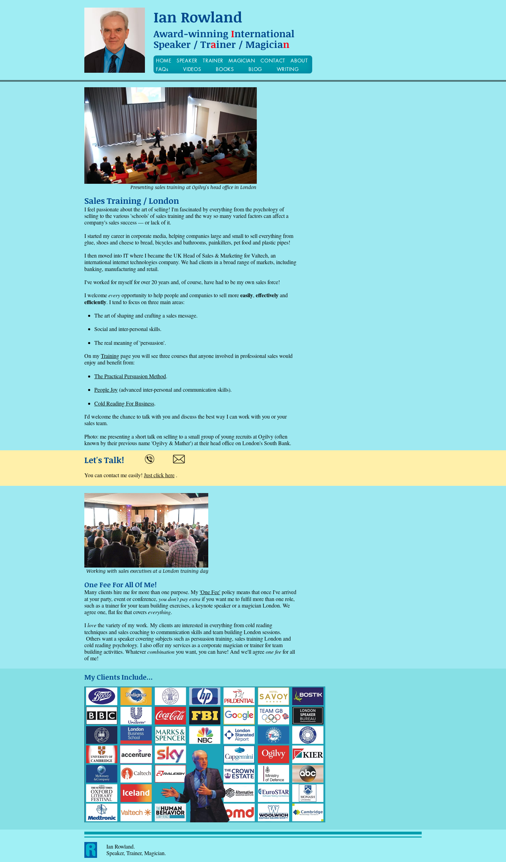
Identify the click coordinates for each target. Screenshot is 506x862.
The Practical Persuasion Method (130, 376)
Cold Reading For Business (124, 403)
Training (110, 355)
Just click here (159, 475)
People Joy (106, 389)
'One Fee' (210, 591)
